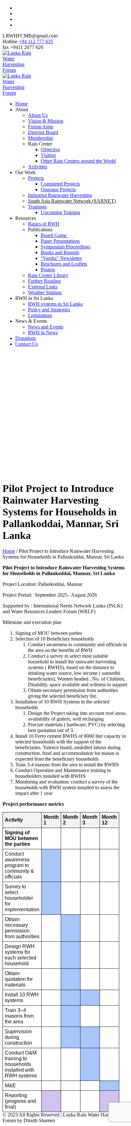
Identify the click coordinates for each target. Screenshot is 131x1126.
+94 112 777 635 (36, 41)
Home (9, 551)
